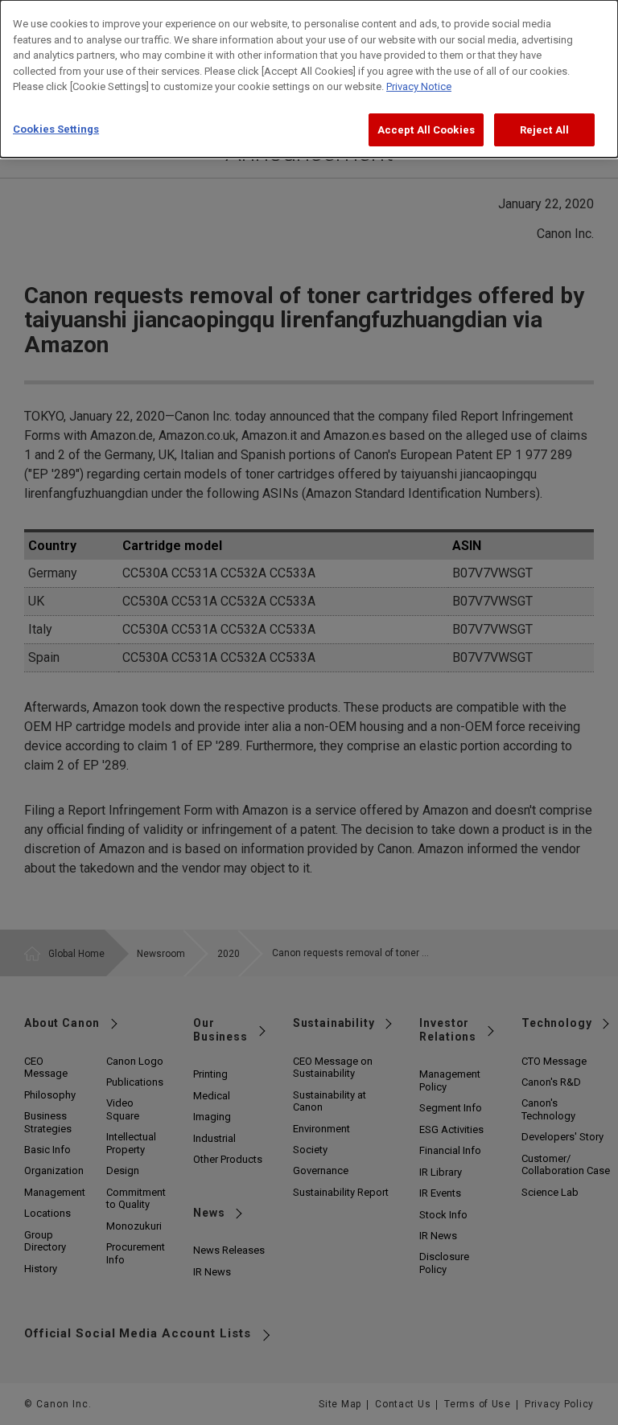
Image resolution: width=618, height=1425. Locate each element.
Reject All (544, 130)
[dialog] (309, 79)
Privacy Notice (418, 86)
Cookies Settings (56, 129)
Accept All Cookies (426, 130)
